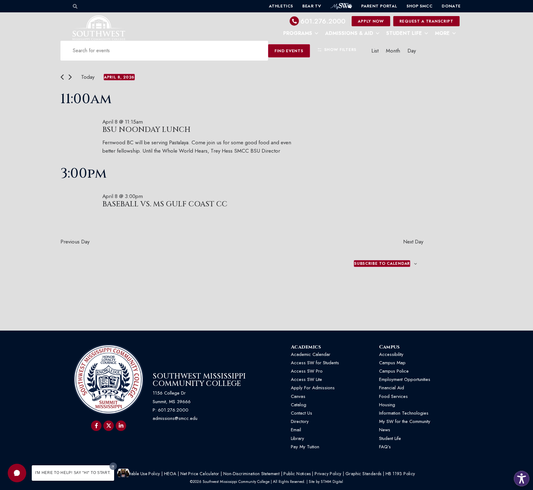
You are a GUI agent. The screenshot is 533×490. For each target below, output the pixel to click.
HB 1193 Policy (400, 474)
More (442, 33)
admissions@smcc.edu (175, 418)
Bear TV (311, 6)
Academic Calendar (310, 354)
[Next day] (70, 77)
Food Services (393, 396)
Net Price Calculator (199, 474)
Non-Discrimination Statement (251, 474)
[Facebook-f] (96, 425)
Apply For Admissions (313, 387)
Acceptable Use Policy (139, 474)
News (384, 429)
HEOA (170, 474)
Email (296, 429)
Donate (451, 6)
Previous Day (74, 241)
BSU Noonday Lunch (146, 130)
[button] (17, 473)
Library (297, 438)
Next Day (413, 241)
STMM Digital (332, 481)
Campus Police (394, 371)
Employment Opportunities (405, 379)
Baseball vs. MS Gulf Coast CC (164, 204)
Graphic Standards (363, 474)
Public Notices (297, 474)
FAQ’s (385, 446)
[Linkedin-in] (121, 425)
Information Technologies (403, 413)
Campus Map (392, 362)
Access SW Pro (307, 371)
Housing (387, 404)
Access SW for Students (315, 362)
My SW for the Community (404, 421)
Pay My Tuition (305, 446)
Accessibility (391, 354)
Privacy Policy (328, 474)
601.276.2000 (322, 21)
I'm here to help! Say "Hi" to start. (73, 473)
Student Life (404, 33)
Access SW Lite (306, 379)
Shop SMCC (419, 6)
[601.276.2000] (294, 21)
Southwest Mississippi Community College (199, 380)
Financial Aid (391, 387)
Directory (300, 421)
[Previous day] (62, 77)
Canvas (298, 396)
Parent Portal (379, 6)
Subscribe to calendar (382, 263)
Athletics (281, 6)
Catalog (298, 404)
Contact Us (301, 413)
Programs (297, 33)
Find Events (289, 51)
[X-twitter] (108, 425)
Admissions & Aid (349, 33)
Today (87, 77)
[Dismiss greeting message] (113, 466)
